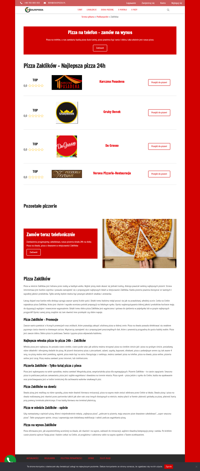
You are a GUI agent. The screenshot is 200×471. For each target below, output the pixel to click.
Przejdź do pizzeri (159, 82)
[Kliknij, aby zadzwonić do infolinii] (10, 461)
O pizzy (134, 9)
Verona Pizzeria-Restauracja (112, 173)
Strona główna (88, 16)
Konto (163, 3)
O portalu (122, 9)
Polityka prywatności (71, 458)
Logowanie (131, 3)
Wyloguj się (176, 3)
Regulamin (49, 458)
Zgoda (169, 466)
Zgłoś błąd (105, 458)
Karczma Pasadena (111, 81)
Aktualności (33, 458)
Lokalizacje (92, 9)
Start (80, 9)
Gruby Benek (112, 111)
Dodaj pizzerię (107, 9)
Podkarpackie (102, 16)
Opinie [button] (91, 458)
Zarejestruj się (148, 3)
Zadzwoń (100, 48)
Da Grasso (112, 145)
